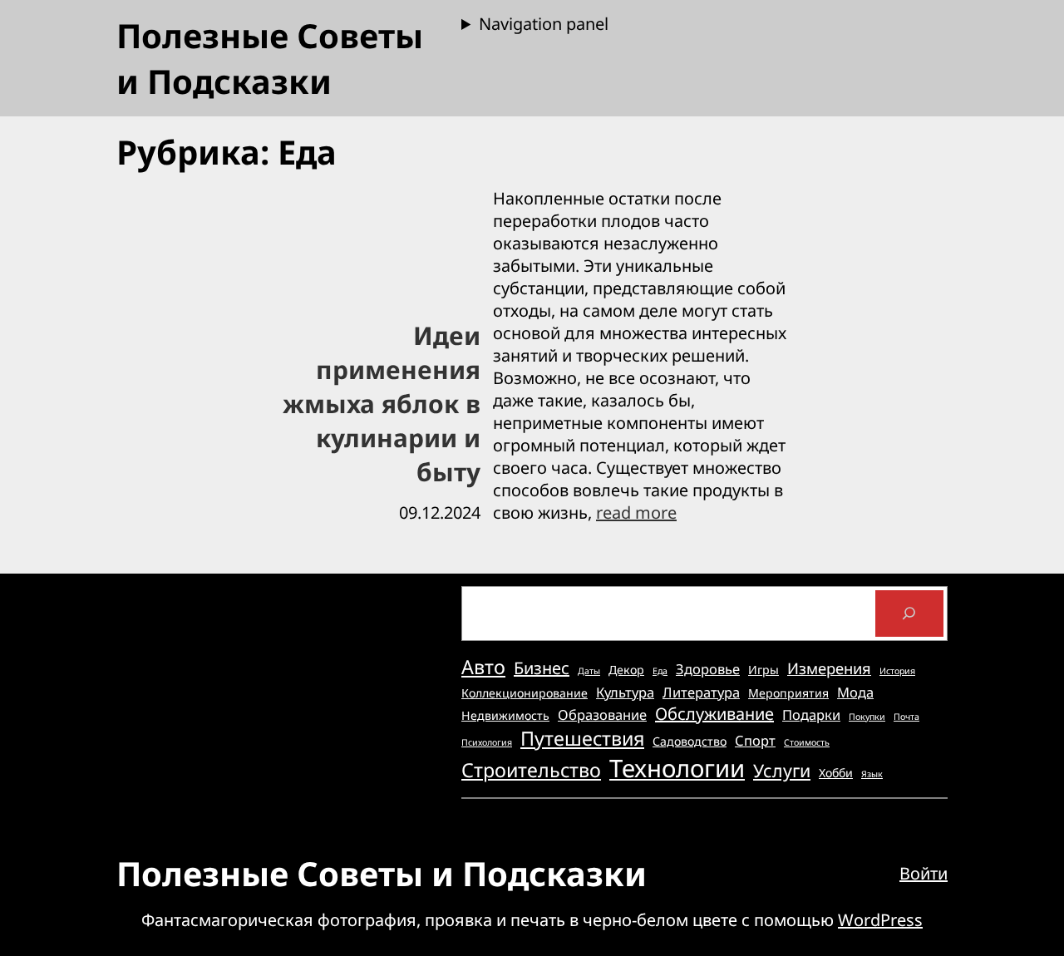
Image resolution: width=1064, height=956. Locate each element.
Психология (486, 742)
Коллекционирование (524, 693)
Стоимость (807, 742)
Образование (602, 714)
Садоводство (690, 741)
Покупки (867, 716)
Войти (923, 873)
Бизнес (541, 668)
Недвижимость (505, 715)
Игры (763, 670)
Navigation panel (543, 23)
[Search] (909, 613)
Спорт (755, 740)
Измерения (829, 668)
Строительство (531, 769)
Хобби (836, 773)
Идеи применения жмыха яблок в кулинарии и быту (381, 403)
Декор (626, 670)
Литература (701, 692)
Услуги (781, 770)
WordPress (880, 920)
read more (636, 512)
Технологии (677, 768)
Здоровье (708, 668)
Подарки (811, 714)
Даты (589, 671)
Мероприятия (788, 693)
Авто (483, 666)
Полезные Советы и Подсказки (269, 58)
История (897, 671)
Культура (625, 692)
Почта (906, 716)
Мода (855, 692)
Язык (872, 774)
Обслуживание (714, 713)
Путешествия (582, 738)
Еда (660, 671)
